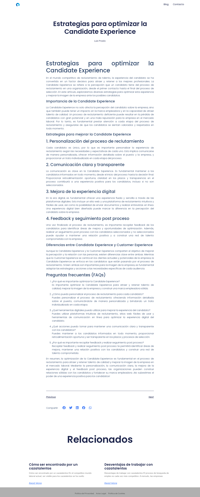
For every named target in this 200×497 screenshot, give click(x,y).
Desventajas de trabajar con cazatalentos (128, 466)
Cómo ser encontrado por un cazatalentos (53, 466)
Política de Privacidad (84, 493)
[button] (64, 408)
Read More (35, 483)
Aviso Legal (101, 493)
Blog (166, 4)
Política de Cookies (116, 493)
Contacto (178, 4)
